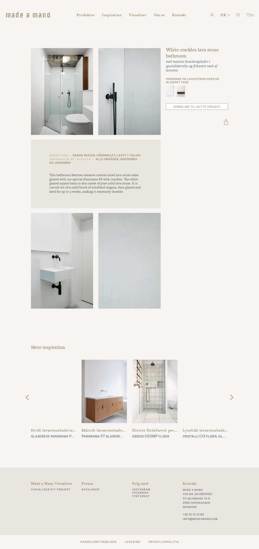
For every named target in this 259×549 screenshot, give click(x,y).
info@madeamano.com (200, 519)
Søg (212, 15)
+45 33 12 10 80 (193, 514)
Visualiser (137, 14)
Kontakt (179, 14)
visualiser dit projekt (50, 489)
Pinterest (141, 496)
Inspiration (112, 14)
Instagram (141, 489)
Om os (159, 14)
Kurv (252, 15)
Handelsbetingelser (98, 542)
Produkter (86, 14)
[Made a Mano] (28, 15)
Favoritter (238, 15)
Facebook (140, 492)
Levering (132, 542)
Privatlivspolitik (163, 542)
